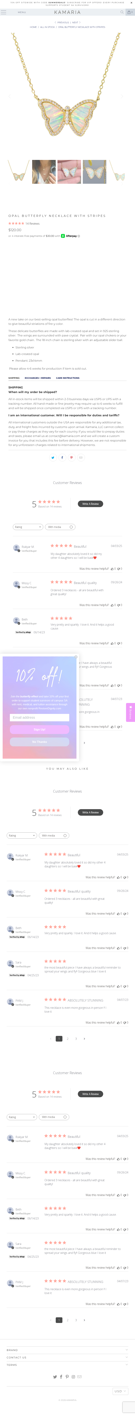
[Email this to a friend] (81, 457)
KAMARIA (71, 1400)
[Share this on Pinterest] (72, 457)
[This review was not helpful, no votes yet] (118, 569)
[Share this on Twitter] (53, 457)
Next (75, 22)
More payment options (67, 310)
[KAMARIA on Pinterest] (67, 1377)
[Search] (122, 12)
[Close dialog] (76, 657)
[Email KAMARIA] (79, 1377)
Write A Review (90, 504)
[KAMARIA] (67, 12)
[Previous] (10, 96)
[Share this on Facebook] (62, 457)
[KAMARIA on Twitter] (55, 1377)
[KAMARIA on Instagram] (73, 1377)
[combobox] (28, 527)
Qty (10, 275)
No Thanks (39, 741)
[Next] (121, 96)
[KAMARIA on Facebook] (61, 1377)
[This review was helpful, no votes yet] (112, 569)
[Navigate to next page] (84, 743)
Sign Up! (39, 729)
